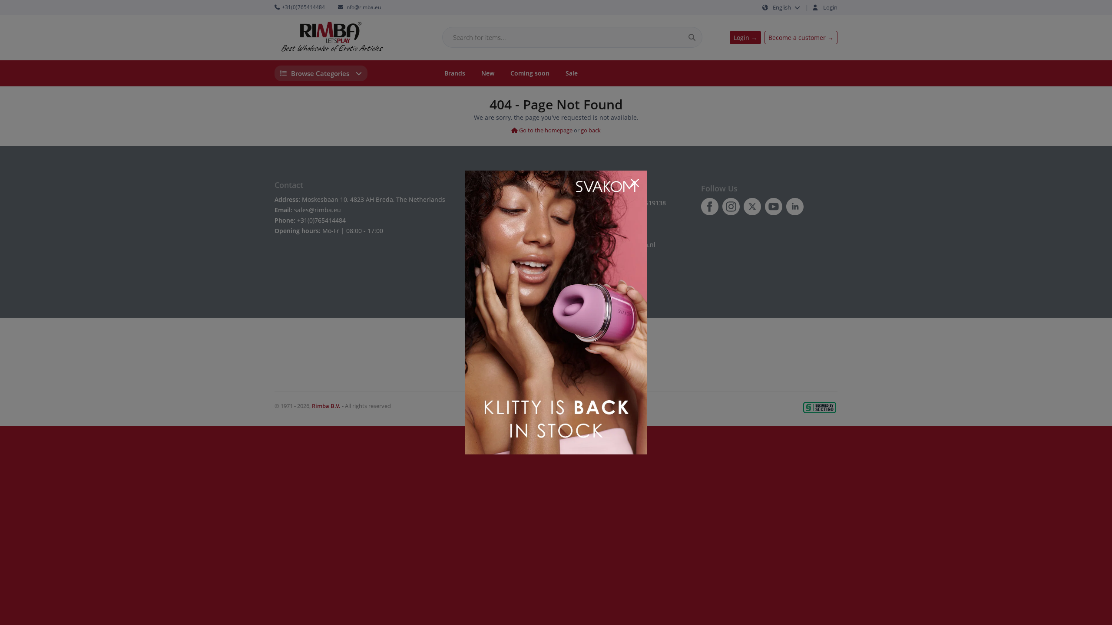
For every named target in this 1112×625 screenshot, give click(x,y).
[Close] (634, 183)
